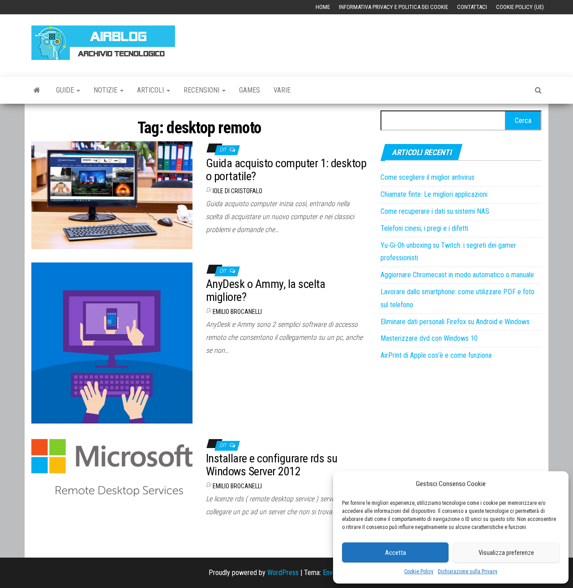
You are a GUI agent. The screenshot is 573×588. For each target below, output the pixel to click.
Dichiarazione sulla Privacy (467, 571)
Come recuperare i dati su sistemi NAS (435, 211)
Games (249, 90)
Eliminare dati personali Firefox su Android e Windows (455, 321)
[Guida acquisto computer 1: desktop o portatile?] (111, 194)
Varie (282, 90)
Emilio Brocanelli (237, 311)
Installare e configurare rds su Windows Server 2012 (272, 465)
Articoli (151, 90)
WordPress (283, 572)
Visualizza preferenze (506, 553)
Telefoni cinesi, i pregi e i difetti (424, 228)
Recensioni (202, 90)
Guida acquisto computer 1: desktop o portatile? (286, 170)
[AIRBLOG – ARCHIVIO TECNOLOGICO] (37, 90)
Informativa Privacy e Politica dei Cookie (393, 7)
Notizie (106, 90)
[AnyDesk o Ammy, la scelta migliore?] (111, 342)
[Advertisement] (379, 41)
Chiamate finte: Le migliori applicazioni (434, 194)
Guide (66, 90)
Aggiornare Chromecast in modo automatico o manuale (457, 275)
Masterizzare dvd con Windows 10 (429, 338)
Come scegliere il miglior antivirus (428, 177)
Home (323, 7)
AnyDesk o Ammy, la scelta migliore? (265, 290)
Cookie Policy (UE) (520, 7)
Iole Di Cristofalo (237, 191)
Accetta (395, 553)
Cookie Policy (418, 571)
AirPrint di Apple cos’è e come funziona (436, 355)
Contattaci (472, 7)
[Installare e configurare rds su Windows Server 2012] (111, 473)
